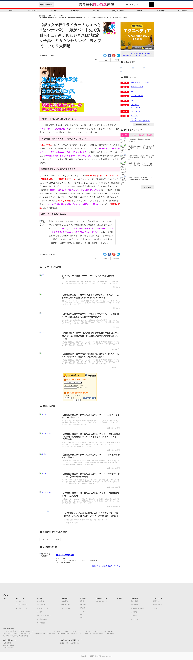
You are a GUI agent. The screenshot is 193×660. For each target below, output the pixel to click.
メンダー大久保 (135, 107)
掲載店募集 (7, 643)
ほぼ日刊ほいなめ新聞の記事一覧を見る (106, 566)
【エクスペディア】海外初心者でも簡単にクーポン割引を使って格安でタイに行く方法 (137, 54)
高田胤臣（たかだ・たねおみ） (140, 82)
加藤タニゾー (135, 100)
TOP (10, 11)
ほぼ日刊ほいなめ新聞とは (69, 643)
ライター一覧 (182, 11)
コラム (155, 608)
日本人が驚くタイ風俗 (44, 615)
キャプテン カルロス (137, 87)
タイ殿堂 (133, 135)
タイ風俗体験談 (65, 605)
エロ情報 (116, 60)
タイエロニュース (21, 605)
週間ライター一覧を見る (143, 124)
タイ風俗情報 (41, 623)
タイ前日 (124, 135)
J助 (132, 91)
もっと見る (147, 187)
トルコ (81, 617)
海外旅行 (83, 605)
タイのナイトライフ (43, 608)
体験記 (82, 601)
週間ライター (157, 601)
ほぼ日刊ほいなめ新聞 (65, 555)
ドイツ (81, 614)
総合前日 (141, 135)
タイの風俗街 (41, 605)
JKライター (105, 60)
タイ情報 (39, 612)
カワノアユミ (135, 105)
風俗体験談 (134, 605)
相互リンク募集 (8, 645)
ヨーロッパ (83, 611)
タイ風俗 (53, 11)
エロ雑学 (52, 55)
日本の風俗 (161, 11)
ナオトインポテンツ (137, 96)
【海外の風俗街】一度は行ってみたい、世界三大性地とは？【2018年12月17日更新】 (141, 157)
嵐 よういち (134, 116)
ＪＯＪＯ (133, 118)
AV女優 (139, 11)
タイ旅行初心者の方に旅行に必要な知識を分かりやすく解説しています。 (86, 520)
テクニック (134, 619)
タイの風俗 (40, 601)
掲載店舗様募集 (46, 4)
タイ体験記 (75, 11)
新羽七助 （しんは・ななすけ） (140, 121)
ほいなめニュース (118, 11)
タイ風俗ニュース (21, 608)
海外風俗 (96, 11)
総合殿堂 (150, 135)
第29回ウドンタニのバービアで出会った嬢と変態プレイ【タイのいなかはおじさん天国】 (141, 148)
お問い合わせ (8, 647)
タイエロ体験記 (65, 608)
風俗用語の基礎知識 (137, 608)
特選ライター (157, 605)
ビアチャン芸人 (135, 111)
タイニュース (32, 11)
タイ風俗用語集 (42, 619)
